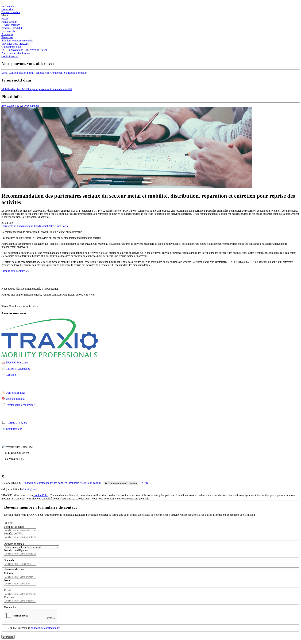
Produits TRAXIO (11, 27)
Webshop (11, 374)
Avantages (7, 34)
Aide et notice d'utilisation (15, 53)
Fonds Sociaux (25, 225)
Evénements (8, 31)
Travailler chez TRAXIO (15, 43)
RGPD (144, 482)
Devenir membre (10, 24)
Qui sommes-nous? (11, 46)
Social (65, 225)
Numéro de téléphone (16, 550)
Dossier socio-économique (20, 404)
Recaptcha (10, 607)
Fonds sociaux (9, 21)
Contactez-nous (9, 56)
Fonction (9, 597)
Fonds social (41, 225)
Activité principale (14, 543)
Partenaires (7, 37)
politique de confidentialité (45, 627)
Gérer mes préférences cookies (121, 483)
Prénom (8, 573)
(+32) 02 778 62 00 (16, 422)
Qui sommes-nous (15, 392)
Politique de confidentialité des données (45, 482)
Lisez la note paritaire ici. (15, 270)
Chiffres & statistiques (18, 368)
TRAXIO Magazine (17, 362)
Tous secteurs (8, 225)
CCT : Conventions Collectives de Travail (24, 49)
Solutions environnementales (17, 40)
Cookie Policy (41, 495)
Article (52, 225)
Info (58, 225)
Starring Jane (30, 489)
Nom (7, 580)
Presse (4, 18)
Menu (4, 15)
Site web (9, 560)
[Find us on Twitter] (2, 476)
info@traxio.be (14, 428)
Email (7, 590)
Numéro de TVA (13, 533)
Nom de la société (14, 526)
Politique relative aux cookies (85, 482)
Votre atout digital (15, 398)
